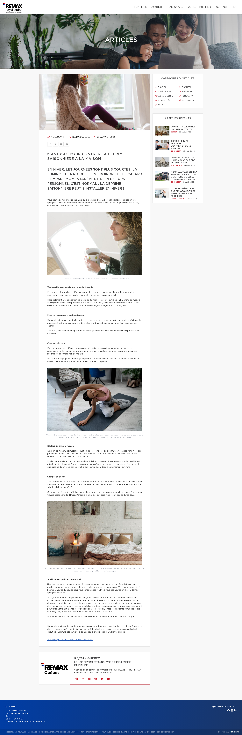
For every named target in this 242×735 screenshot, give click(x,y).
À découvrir (57, 137)
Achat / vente (165, 96)
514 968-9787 (16, 719)
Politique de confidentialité (114, 732)
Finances (186, 87)
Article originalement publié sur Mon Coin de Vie (70, 640)
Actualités (164, 100)
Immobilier (187, 92)
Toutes (162, 87)
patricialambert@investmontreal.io (30, 722)
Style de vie (187, 100)
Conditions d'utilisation (138, 732)
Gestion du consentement (162, 732)
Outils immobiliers (199, 7)
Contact (221, 7)
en (234, 7)
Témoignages (175, 7)
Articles (156, 7)
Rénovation (187, 96)
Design (161, 105)
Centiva (234, 732)
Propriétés (139, 7)
